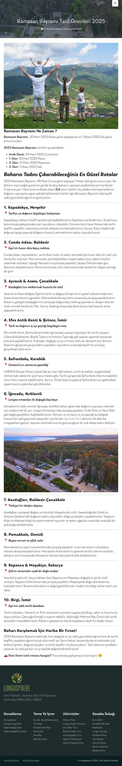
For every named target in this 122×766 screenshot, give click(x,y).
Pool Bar (37, 735)
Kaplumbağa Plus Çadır (15, 731)
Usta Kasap (97, 739)
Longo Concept (99, 731)
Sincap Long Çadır (12, 724)
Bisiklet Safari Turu (72, 731)
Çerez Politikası (11, 761)
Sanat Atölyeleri (100, 747)
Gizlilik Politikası (31, 761)
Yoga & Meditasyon (72, 739)
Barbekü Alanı (40, 739)
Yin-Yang (37, 724)
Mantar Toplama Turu (73, 743)
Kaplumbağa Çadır (13, 728)
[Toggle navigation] (115, 3)
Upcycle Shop (99, 743)
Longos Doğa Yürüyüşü (74, 724)
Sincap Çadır (10, 720)
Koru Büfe (97, 720)
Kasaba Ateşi (98, 750)
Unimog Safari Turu (72, 735)
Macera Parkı (69, 720)
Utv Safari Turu (70, 728)
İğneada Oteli (73, 418)
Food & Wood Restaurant (45, 720)
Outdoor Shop (99, 735)
